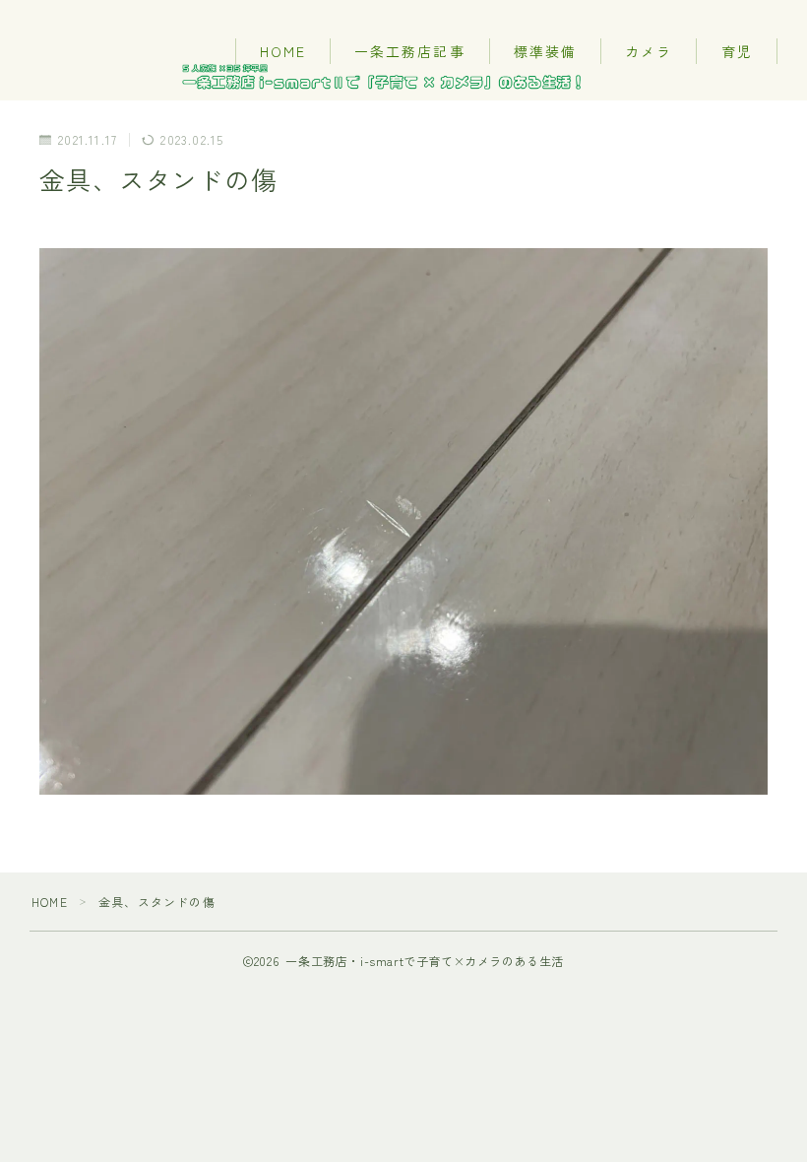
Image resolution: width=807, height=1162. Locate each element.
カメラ (648, 51)
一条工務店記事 (410, 51)
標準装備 (545, 51)
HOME (283, 51)
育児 (737, 51)
